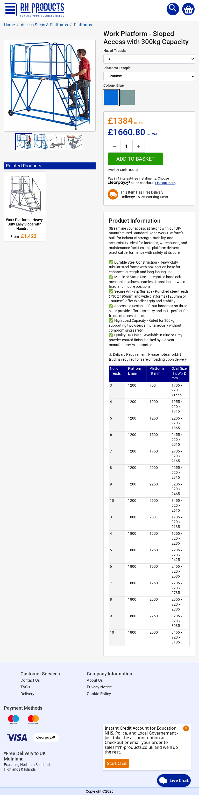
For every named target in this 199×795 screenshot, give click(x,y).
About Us (95, 680)
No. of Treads (114, 51)
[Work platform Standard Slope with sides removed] (58, 142)
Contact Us (30, 680)
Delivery (27, 693)
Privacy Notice (99, 687)
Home (9, 24)
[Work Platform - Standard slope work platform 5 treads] (41, 142)
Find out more (165, 183)
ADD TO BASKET (135, 159)
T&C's (25, 687)
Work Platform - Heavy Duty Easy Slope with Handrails (24, 224)
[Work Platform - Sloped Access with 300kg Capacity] (24, 142)
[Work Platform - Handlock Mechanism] (75, 142)
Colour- (113, 85)
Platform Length (116, 68)
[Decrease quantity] (114, 146)
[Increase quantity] (138, 146)
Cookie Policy (99, 693)
